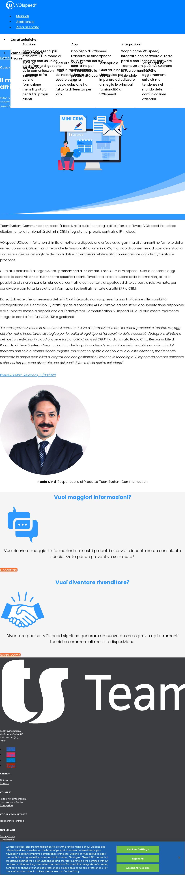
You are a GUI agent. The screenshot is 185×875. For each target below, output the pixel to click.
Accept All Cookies (137, 868)
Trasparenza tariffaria (12, 820)
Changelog (6, 805)
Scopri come (10, 655)
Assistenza (25, 21)
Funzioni (29, 44)
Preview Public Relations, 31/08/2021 (28, 375)
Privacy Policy (7, 836)
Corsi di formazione (32, 65)
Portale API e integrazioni (13, 798)
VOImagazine (153, 63)
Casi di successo (69, 63)
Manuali (22, 16)
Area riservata (27, 27)
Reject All (138, 858)
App (74, 44)
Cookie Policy (7, 839)
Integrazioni (131, 44)
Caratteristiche (23, 39)
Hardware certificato (11, 802)
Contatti (4, 783)
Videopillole (109, 63)
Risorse (16, 58)
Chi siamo (6, 780)
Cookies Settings (138, 849)
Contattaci (9, 570)
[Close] (179, 857)
